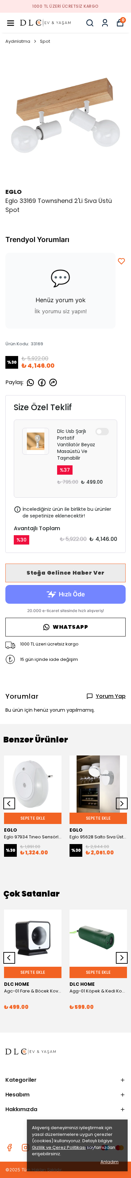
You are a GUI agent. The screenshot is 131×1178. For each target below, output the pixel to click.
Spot (45, 41)
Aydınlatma (17, 41)
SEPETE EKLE (32, 818)
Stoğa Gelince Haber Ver (65, 573)
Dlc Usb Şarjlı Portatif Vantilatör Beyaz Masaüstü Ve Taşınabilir (76, 444)
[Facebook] (9, 1148)
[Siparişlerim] (105, 23)
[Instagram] (25, 1148)
